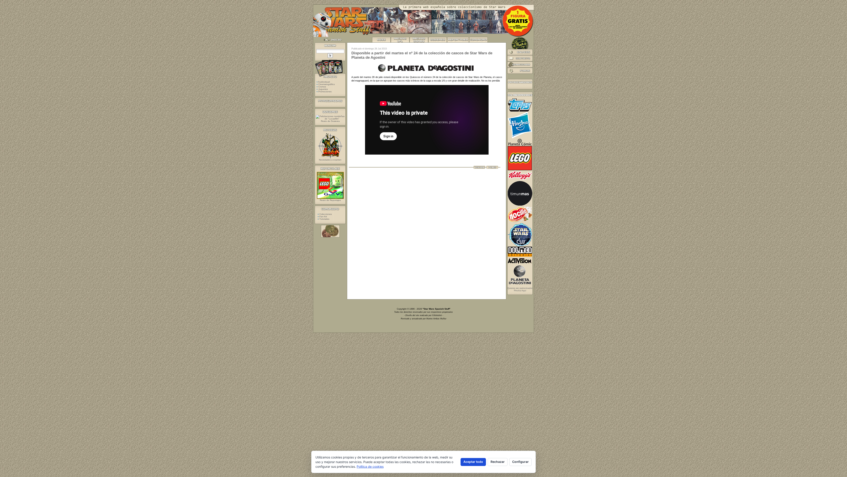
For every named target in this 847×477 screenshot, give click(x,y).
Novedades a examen (330, 160)
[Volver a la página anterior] (479, 168)
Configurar (520, 462)
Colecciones (325, 214)
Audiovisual (324, 82)
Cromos (322, 86)
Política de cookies (370, 466)
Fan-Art (323, 216)
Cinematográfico (326, 84)
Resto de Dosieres (330, 121)
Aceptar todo (473, 462)
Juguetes (323, 89)
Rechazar (498, 462)
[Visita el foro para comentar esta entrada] (492, 168)
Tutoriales (324, 219)
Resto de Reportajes (330, 200)
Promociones (325, 91)
